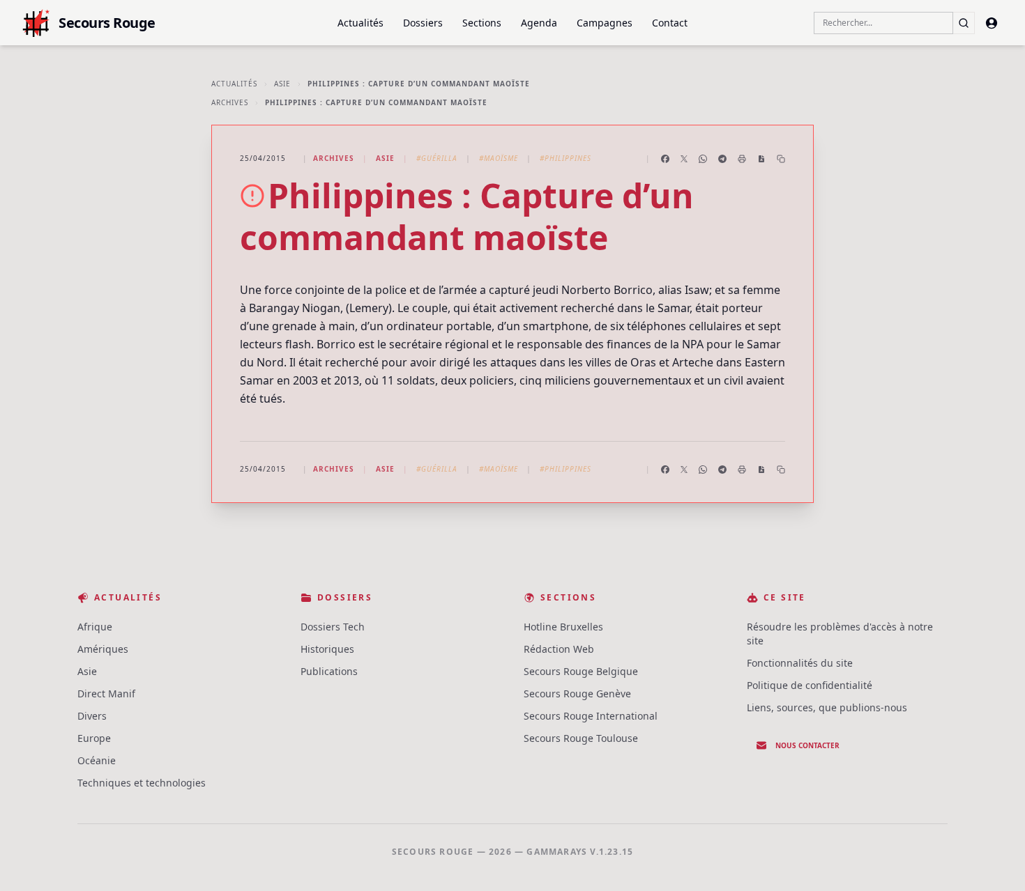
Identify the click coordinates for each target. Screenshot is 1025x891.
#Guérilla (436, 158)
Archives (229, 102)
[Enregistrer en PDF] (761, 159)
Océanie (96, 760)
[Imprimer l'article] (742, 159)
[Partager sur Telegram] (722, 159)
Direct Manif (106, 693)
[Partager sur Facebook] (665, 159)
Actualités (360, 22)
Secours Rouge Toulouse (581, 738)
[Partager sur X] (684, 158)
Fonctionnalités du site (800, 662)
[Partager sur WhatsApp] (703, 159)
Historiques (327, 649)
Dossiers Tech (333, 626)
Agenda (539, 22)
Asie (282, 83)
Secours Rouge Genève (577, 693)
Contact (670, 22)
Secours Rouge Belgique (581, 671)
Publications (329, 671)
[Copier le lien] (781, 159)
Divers (92, 715)
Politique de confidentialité (809, 685)
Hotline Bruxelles (563, 626)
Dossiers (423, 22)
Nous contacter (807, 745)
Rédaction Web (559, 649)
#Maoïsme (498, 158)
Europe (94, 738)
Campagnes (604, 22)
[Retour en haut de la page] (994, 860)
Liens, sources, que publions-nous (827, 707)
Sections (481, 22)
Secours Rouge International (591, 715)
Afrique (94, 626)
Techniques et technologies (141, 782)
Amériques (102, 649)
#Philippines (565, 158)
